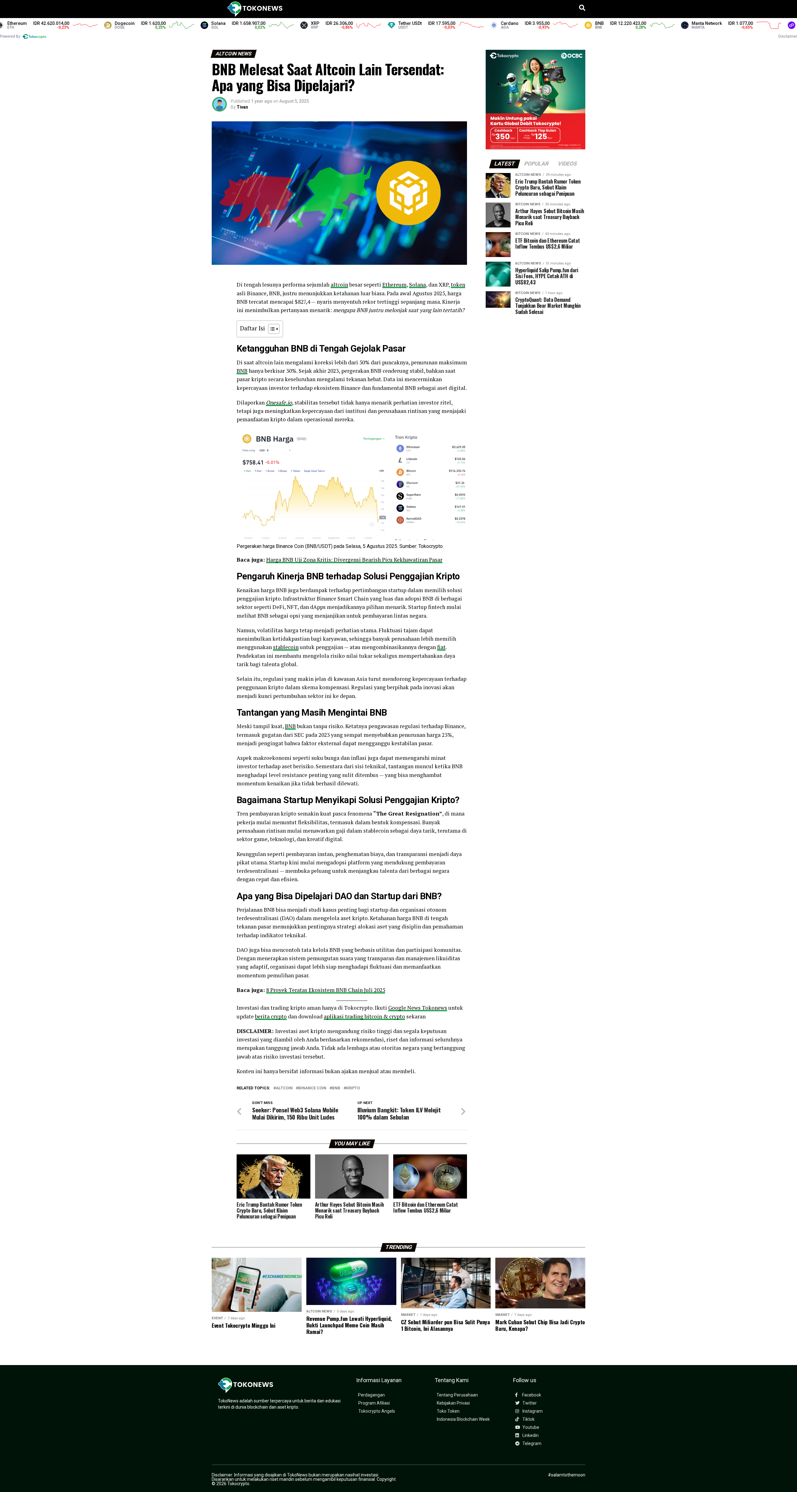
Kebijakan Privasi (453, 1403)
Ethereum (394, 284)
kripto (353, 1088)
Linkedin (530, 1435)
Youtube (530, 1427)
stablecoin (286, 647)
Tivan (242, 107)
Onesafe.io (279, 402)
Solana (417, 284)
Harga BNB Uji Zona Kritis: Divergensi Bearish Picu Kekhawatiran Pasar (354, 559)
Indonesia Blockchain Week (463, 1419)
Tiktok (528, 1419)
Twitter (529, 1403)
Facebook (531, 1395)
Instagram (532, 1411)
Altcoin (284, 1088)
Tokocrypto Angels (376, 1411)
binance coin (312, 1088)
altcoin (339, 284)
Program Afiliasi (374, 1403)
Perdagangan (371, 1395)
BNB (242, 370)
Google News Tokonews (417, 1007)
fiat (441, 647)
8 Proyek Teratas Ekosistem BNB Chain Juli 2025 (325, 990)
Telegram (531, 1443)
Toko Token (448, 1411)
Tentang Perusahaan (457, 1395)
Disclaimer (787, 36)
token (458, 284)
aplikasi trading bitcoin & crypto (364, 1016)
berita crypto (271, 1016)
